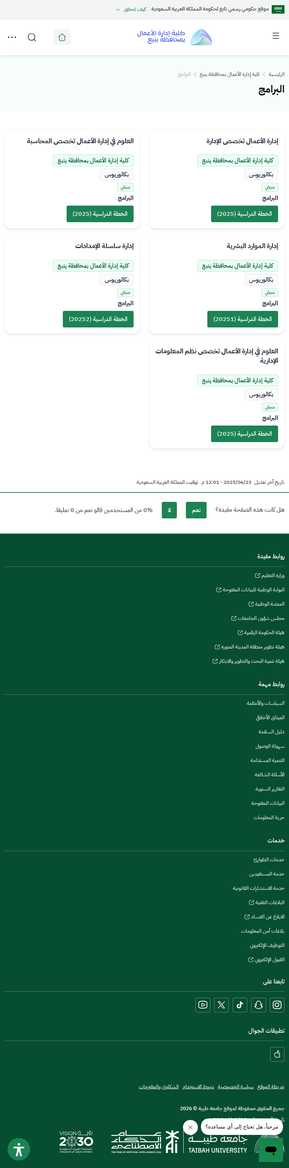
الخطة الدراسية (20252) (98, 319)
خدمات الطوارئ (269, 860)
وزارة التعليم (273, 576)
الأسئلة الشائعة (269, 775)
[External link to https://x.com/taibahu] (221, 1005)
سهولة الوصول (270, 746)
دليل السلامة (271, 732)
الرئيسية (276, 74)
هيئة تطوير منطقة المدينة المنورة (252, 648)
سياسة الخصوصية (236, 1087)
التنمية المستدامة (267, 760)
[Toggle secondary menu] (12, 37)
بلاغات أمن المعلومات (262, 931)
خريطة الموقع (270, 1087)
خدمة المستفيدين (266, 874)
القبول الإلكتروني (269, 960)
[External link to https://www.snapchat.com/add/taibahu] (258, 1005)
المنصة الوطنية (269, 605)
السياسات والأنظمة (265, 703)
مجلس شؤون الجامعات (261, 619)
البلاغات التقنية (270, 903)
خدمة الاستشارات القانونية (258, 888)
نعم (196, 510)
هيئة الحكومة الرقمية (264, 633)
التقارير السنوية (270, 789)
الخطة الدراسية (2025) (244, 213)
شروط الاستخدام (198, 1087)
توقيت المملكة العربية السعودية (167, 482)
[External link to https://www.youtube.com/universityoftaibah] (202, 1005)
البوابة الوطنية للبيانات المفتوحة (253, 590)
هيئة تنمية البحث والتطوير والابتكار (251, 662)
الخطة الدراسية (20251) (242, 319)
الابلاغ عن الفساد (267, 918)
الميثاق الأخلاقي (270, 717)
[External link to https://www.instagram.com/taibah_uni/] (277, 1005)
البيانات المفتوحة (267, 803)
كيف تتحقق (135, 9)
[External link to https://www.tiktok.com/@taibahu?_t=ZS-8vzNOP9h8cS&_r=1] (240, 1005)
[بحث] (32, 37)
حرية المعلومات (269, 817)
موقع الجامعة (62, 37)
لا (169, 510)
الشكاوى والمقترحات (159, 1087)
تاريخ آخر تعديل (269, 482)
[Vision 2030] (76, 1141)
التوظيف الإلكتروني (267, 945)
